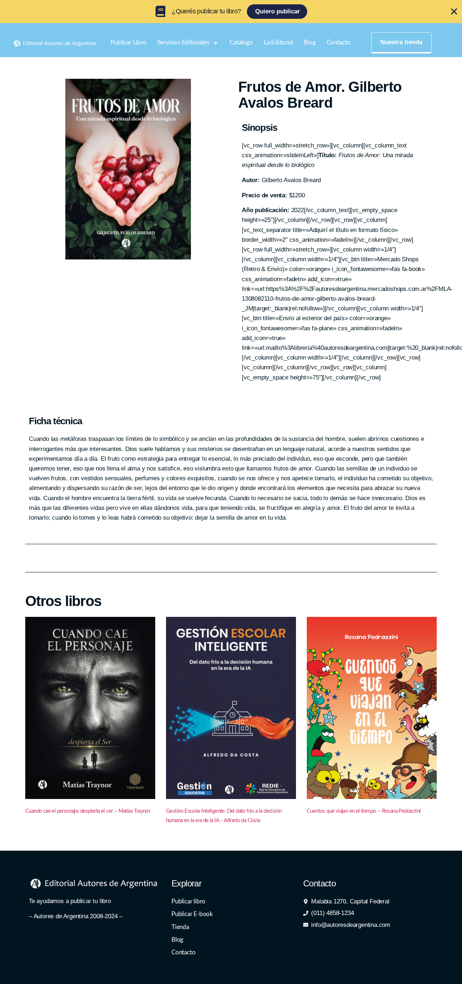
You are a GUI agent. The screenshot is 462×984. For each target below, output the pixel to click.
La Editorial (278, 42)
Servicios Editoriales (183, 42)
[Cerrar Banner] (454, 11)
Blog (309, 42)
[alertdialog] (231, 11)
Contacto (338, 42)
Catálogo (241, 42)
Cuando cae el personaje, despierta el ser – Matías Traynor (87, 811)
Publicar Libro (128, 42)
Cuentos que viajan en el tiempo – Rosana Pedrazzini (363, 811)
